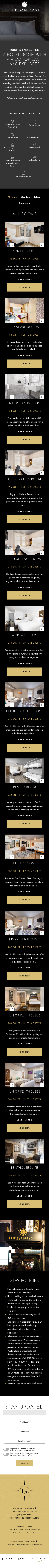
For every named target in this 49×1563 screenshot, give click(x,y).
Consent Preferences (34, 1526)
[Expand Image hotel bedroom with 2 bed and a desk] (24, 1151)
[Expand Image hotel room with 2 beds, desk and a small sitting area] (24, 923)
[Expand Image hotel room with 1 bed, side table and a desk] (24, 1075)
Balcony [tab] (38, 197)
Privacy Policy (29, 1443)
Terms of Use (26, 1442)
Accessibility (12, 1526)
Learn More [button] (24, 279)
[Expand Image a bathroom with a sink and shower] (24, 386)
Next (42, 245)
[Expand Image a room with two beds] (24, 618)
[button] (24, 287)
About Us (20, 1520)
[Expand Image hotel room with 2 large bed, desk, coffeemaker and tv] (24, 462)
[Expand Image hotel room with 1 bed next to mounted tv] (24, 234)
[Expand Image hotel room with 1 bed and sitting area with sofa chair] (24, 999)
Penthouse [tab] (24, 203)
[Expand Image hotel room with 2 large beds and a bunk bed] (24, 847)
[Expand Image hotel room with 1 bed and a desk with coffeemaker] (24, 310)
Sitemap (21, 1526)
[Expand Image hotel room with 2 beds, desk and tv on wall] (24, 694)
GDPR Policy (24, 1523)
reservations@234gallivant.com (24, 1511)
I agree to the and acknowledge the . (23, 1442)
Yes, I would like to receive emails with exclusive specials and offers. (24, 1447)
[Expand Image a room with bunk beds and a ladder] (24, 770)
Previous (12, 245)
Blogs (30, 1520)
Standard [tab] (25, 197)
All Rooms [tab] (13, 197)
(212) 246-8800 (24, 1507)
